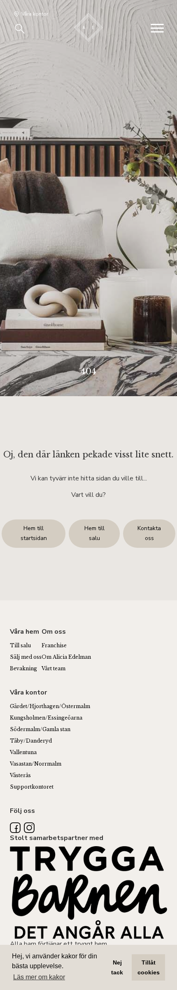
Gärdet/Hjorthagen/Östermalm (50, 706)
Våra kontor (34, 14)
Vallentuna (23, 752)
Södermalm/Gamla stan (40, 729)
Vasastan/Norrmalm (35, 764)
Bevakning (23, 668)
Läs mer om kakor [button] (39, 977)
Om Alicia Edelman (66, 657)
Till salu (20, 645)
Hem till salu (94, 533)
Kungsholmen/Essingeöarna (46, 718)
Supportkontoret (32, 787)
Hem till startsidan (34, 533)
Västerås (20, 775)
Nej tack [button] (117, 967)
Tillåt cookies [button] (148, 967)
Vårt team (53, 668)
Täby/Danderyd (31, 741)
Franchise (54, 645)
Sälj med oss (26, 657)
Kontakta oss (149, 533)
